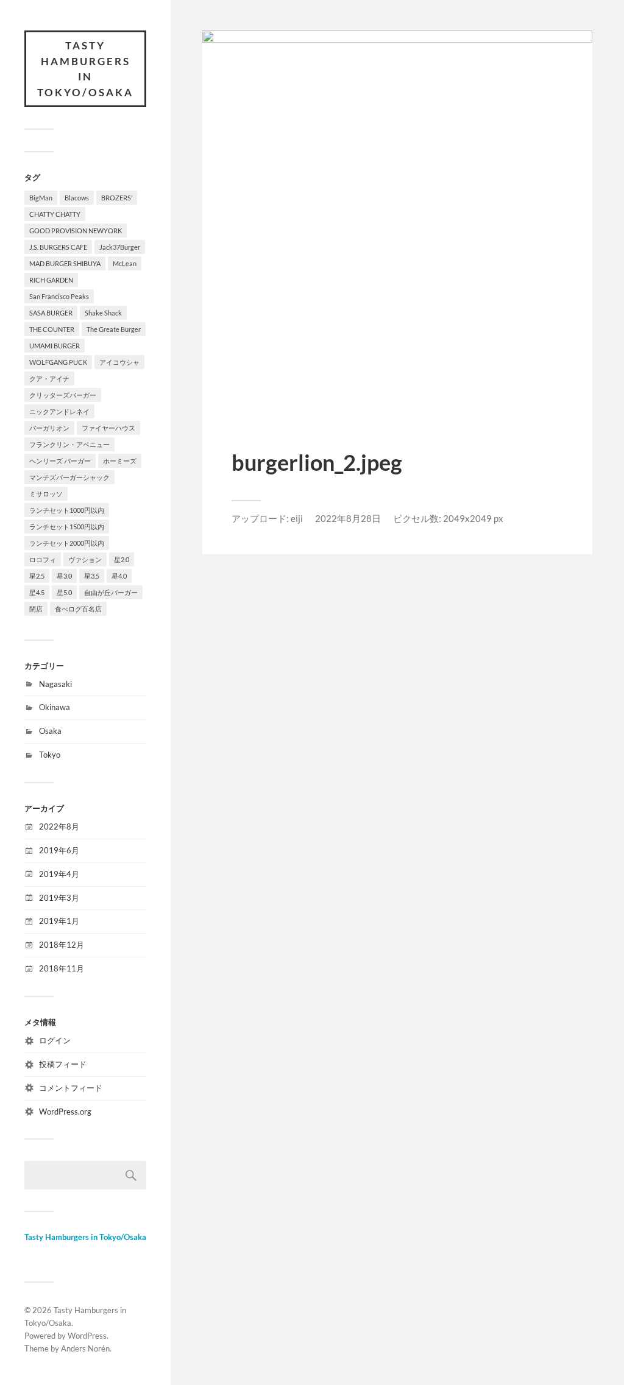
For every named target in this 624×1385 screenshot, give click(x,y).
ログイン (55, 1040)
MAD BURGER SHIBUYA (65, 263)
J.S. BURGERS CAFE (58, 247)
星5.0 (64, 592)
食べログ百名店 (78, 609)
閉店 (36, 609)
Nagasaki (55, 684)
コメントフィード (70, 1088)
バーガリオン (49, 428)
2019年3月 (59, 898)
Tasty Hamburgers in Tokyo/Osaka (85, 69)
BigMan (40, 198)
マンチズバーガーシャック (69, 477)
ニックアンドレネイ (59, 411)
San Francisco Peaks (59, 296)
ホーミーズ (119, 461)
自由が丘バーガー (111, 592)
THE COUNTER (51, 329)
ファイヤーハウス (108, 428)
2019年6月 (59, 850)
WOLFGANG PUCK (58, 362)
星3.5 (91, 576)
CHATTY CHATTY (54, 214)
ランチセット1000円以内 (66, 510)
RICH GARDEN (51, 280)
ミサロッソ (46, 494)
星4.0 (119, 576)
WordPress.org (65, 1111)
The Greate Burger (114, 329)
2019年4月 (59, 874)
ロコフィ (42, 559)
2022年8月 (59, 826)
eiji (297, 518)
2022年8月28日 (348, 518)
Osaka (50, 731)
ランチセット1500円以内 (66, 526)
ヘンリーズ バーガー (60, 461)
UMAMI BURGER (54, 346)
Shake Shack (103, 313)
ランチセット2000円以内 (66, 543)
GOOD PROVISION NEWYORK (75, 230)
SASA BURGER (51, 313)
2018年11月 (61, 968)
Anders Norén (85, 1348)
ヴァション (85, 559)
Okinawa (54, 707)
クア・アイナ (49, 378)
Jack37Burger (119, 247)
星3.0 (64, 576)
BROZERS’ (116, 198)
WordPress (87, 1336)
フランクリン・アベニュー (69, 444)
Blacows (77, 198)
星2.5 (36, 576)
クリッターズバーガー (62, 395)
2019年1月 (59, 921)
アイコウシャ (119, 362)
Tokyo (49, 754)
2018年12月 (61, 945)
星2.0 (121, 559)
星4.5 (36, 592)
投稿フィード (63, 1064)
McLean (124, 263)
